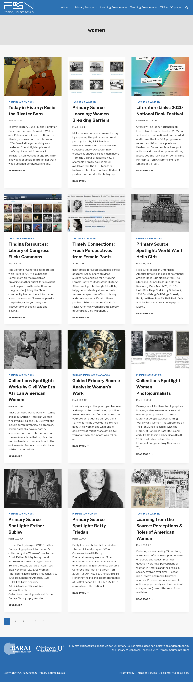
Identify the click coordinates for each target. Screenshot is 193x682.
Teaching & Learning (84, 102)
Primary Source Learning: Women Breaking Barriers (90, 114)
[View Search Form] (186, 7)
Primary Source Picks (21, 102)
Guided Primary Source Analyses (91, 375)
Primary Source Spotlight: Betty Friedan (89, 526)
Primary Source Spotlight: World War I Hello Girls (159, 250)
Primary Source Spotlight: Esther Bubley (26, 526)
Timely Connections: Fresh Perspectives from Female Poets (93, 250)
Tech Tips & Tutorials (21, 239)
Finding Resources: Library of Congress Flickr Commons (28, 250)
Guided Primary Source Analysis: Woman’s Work (96, 387)
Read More (16, 170)
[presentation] (33, 76)
